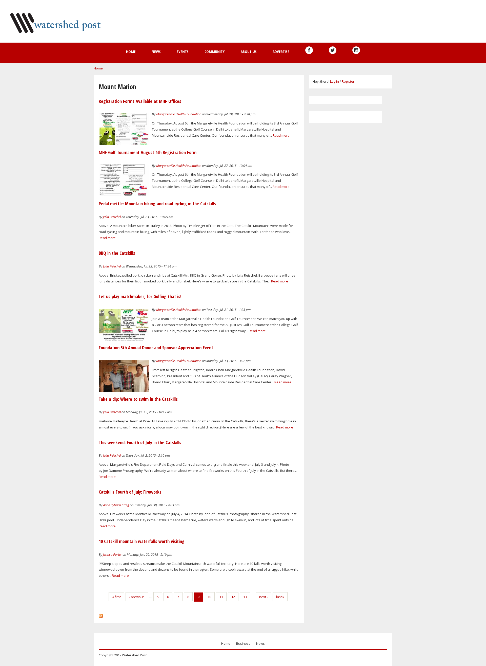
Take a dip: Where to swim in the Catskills (138, 399)
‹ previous (137, 597)
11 (221, 597)
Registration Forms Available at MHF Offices (140, 101)
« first (116, 597)
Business (243, 643)
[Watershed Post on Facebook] (309, 50)
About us (249, 51)
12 (233, 597)
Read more (281, 135)
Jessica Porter (112, 554)
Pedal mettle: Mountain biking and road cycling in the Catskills (157, 204)
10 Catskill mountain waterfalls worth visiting (142, 541)
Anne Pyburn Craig (116, 505)
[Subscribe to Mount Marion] (101, 614)
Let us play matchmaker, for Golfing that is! (140, 296)
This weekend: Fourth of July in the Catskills (140, 442)
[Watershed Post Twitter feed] (332, 50)
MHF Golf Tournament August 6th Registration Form (147, 152)
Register (348, 81)
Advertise (281, 51)
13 (245, 597)
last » (280, 597)
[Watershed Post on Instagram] (356, 50)
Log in (334, 81)
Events (183, 51)
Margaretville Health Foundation (178, 114)
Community (215, 51)
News (156, 51)
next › (263, 597)
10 (209, 597)
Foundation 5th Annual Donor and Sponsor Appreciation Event (156, 348)
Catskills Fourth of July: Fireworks (130, 492)
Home (131, 51)
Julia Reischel (112, 216)
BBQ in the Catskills (117, 253)
